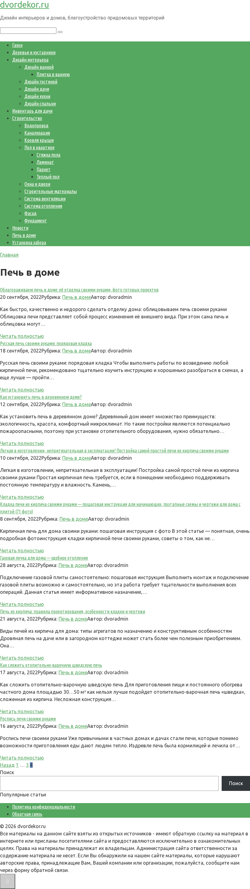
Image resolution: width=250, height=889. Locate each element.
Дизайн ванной (39, 67)
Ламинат (45, 162)
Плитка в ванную (53, 74)
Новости (20, 228)
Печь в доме (24, 235)
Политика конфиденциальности (43, 806)
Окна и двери (37, 184)
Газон (17, 45)
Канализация (37, 133)
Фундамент (35, 220)
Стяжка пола (48, 155)
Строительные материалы (50, 191)
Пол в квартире (39, 147)
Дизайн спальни (40, 103)
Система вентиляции (45, 198)
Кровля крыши (39, 140)
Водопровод (36, 125)
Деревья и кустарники (33, 52)
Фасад (30, 213)
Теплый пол (48, 176)
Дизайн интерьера (30, 59)
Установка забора (29, 242)
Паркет (44, 169)
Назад (7, 765)
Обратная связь (27, 814)
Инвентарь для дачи (32, 111)
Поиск (7, 772)
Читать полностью (22, 336)
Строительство (27, 118)
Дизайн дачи (36, 89)
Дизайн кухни (37, 96)
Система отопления (43, 206)
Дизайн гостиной (40, 81)
